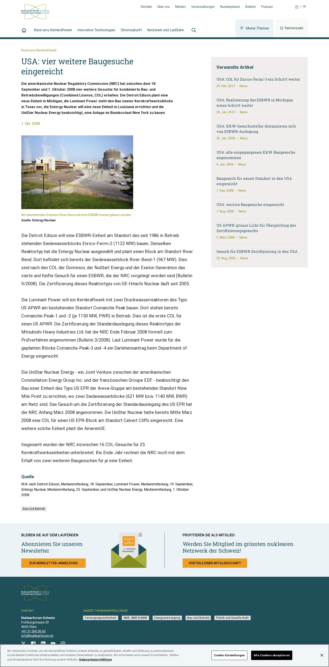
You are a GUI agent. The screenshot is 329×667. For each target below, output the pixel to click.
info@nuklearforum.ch (37, 636)
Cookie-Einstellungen (229, 655)
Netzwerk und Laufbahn (165, 30)
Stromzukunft (131, 30)
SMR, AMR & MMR (135, 617)
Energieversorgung (167, 617)
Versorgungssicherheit (100, 617)
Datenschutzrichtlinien (95, 659)
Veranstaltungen (203, 6)
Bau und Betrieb (34, 508)
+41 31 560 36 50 (33, 631)
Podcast (267, 6)
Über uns (163, 6)
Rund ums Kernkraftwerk (53, 30)
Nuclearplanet (230, 6)
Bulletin (250, 6)
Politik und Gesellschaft (232, 617)
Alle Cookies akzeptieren (272, 655)
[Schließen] (322, 655)
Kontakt (146, 6)
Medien (180, 6)
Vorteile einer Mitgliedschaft (215, 563)
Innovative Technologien (96, 30)
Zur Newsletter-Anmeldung (53, 563)
